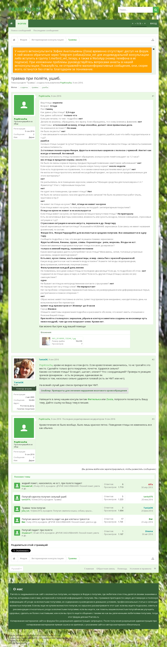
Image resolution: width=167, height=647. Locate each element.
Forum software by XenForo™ (35, 635)
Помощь (122, 568)
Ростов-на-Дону (27, 405)
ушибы (45, 87)
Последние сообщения (45, 30)
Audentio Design (35, 643)
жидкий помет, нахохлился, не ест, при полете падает (52, 483)
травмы (35, 87)
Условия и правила (140, 568)
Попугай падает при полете (37, 530)
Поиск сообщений (21, 30)
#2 (153, 359)
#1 (153, 96)
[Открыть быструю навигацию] (153, 40)
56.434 (31, 400)
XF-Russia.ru (24, 640)
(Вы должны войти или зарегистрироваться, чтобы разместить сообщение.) (119, 469)
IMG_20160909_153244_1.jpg (64, 338)
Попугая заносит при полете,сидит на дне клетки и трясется (55, 519)
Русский (16, 568)
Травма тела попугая (33, 507)
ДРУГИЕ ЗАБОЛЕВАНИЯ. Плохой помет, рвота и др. (61, 487)
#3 (153, 419)
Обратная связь (105, 568)
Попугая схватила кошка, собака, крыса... (73, 510)
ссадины (24, 87)
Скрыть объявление (153, 49)
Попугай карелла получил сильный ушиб (44, 496)
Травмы (31, 82)
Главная (89, 568)
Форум (22, 23)
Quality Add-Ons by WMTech (40, 638)
